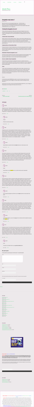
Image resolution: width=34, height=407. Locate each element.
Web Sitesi (3, 271)
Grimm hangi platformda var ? (5, 327)
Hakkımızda (20, 2)
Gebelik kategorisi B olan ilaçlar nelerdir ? (7, 329)
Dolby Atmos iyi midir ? (4, 315)
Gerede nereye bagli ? (6, 96)
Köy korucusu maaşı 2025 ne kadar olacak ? (7, 305)
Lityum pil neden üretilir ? (5, 313)
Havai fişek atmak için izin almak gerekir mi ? (25, 97)
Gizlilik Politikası (9, 2)
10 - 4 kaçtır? (3, 278)
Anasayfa (4, 2)
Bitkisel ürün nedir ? (4, 303)
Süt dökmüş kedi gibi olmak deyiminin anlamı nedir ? (8, 301)
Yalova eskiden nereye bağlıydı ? (6, 311)
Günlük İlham (6, 9)
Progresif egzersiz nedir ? (5, 297)
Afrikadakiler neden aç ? (5, 324)
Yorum (3, 254)
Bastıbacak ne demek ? (4, 309)
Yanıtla (7, 113)
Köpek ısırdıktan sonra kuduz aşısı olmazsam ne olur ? (8, 307)
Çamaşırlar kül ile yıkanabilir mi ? (6, 299)
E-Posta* (3, 267)
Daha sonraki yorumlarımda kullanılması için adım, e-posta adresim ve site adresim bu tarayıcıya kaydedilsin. (14, 276)
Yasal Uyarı (15, 2)
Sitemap (1, 286)
